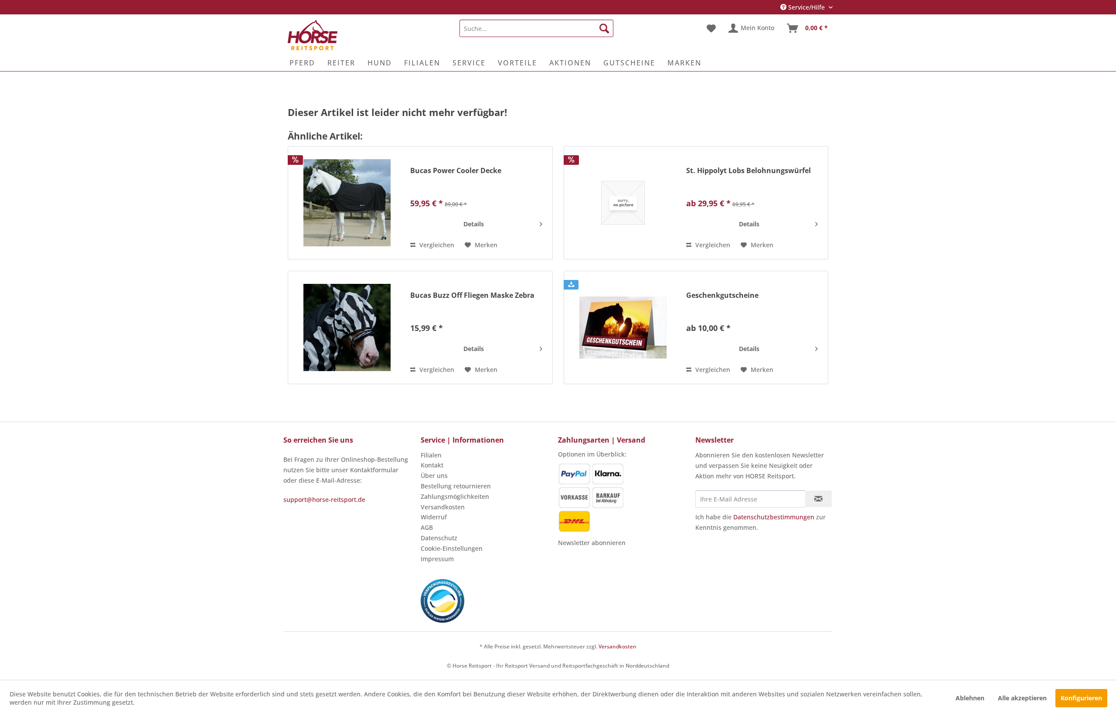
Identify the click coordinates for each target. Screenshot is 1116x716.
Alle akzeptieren (1022, 698)
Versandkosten (443, 507)
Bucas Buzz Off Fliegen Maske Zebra (472, 295)
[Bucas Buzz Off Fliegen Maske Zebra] (347, 327)
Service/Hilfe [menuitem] (806, 7)
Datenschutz (439, 538)
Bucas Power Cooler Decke (455, 170)
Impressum (437, 559)
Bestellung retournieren (456, 486)
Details (473, 224)
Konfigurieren (1081, 698)
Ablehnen (970, 698)
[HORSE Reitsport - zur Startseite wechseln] (312, 35)
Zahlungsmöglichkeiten (455, 496)
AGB (427, 527)
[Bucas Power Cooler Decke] (347, 202)
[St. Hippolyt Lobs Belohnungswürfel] (622, 202)
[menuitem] (536, 28)
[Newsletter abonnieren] (818, 499)
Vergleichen (436, 245)
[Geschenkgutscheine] (622, 327)
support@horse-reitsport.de (324, 499)
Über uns (434, 475)
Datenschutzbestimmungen (773, 517)
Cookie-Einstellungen (452, 548)
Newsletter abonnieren (592, 543)
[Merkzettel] (711, 28)
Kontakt (432, 465)
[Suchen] (604, 28)
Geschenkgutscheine (722, 295)
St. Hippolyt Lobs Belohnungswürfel (748, 170)
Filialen (431, 455)
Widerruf (434, 517)
